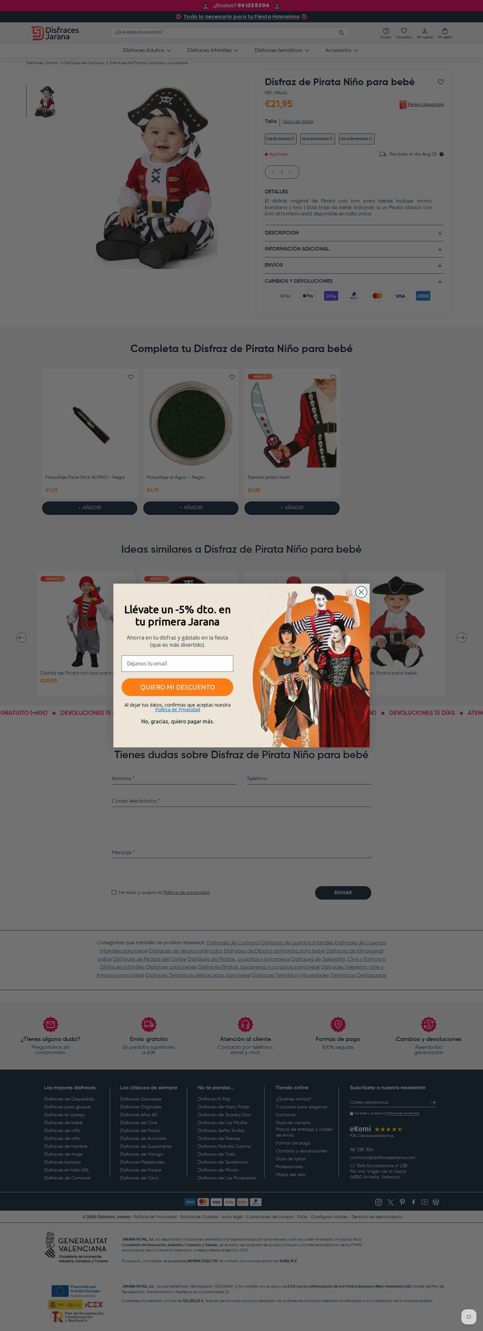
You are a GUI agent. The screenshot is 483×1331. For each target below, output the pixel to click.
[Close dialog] (361, 592)
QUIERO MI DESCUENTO (177, 687)
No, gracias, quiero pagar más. (177, 721)
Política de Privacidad (177, 709)
